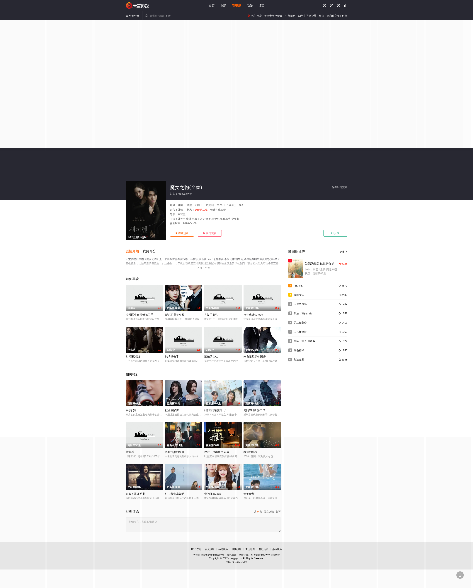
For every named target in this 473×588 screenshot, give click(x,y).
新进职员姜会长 (174, 314)
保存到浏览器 (339, 187)
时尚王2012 (133, 356)
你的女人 (299, 294)
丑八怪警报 (300, 331)
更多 (343, 251)
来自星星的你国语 (255, 356)
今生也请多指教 (253, 314)
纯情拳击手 (172, 356)
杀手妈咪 (131, 410)
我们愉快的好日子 (215, 410)
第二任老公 (300, 322)
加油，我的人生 (303, 313)
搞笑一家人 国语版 (304, 341)
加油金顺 (299, 359)
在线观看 (182, 233)
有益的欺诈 (211, 314)
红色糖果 (299, 350)
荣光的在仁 (211, 356)
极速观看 (209, 233)
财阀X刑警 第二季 (255, 410)
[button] (134, 251)
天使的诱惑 (300, 304)
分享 (335, 233)
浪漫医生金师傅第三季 (139, 314)
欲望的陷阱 (172, 410)
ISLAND (298, 285)
